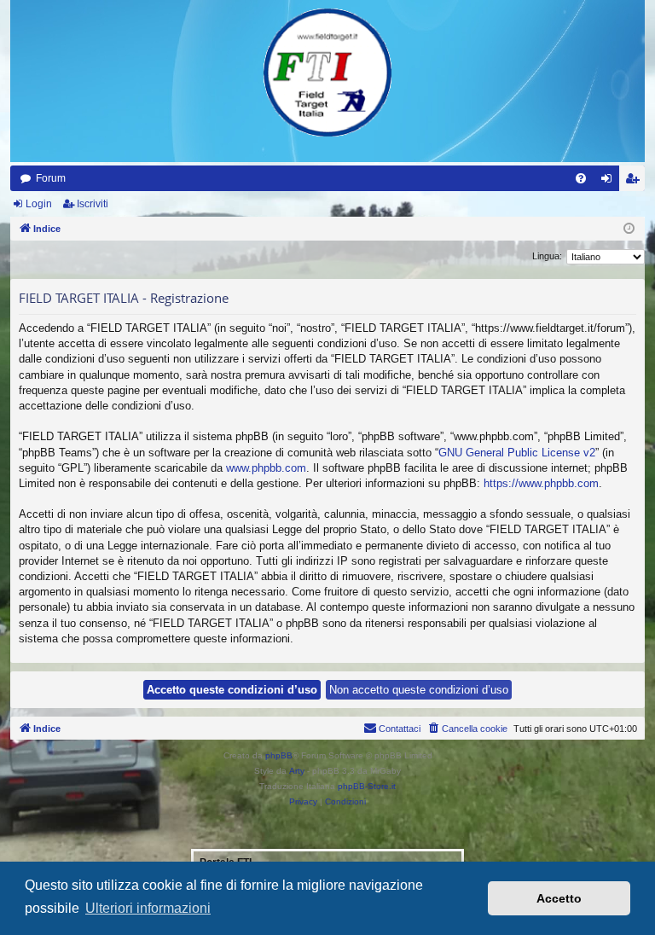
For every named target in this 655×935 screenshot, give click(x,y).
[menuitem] (581, 178)
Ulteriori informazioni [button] (148, 908)
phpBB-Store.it (367, 786)
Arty (296, 770)
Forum (51, 178)
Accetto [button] (559, 898)
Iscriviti (92, 204)
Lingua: (547, 256)
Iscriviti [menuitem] (636, 181)
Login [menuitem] (609, 181)
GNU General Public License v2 (516, 452)
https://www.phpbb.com (541, 483)
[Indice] (327, 72)
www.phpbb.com (266, 468)
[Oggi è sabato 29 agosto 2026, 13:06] (629, 229)
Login (39, 204)
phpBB (279, 755)
